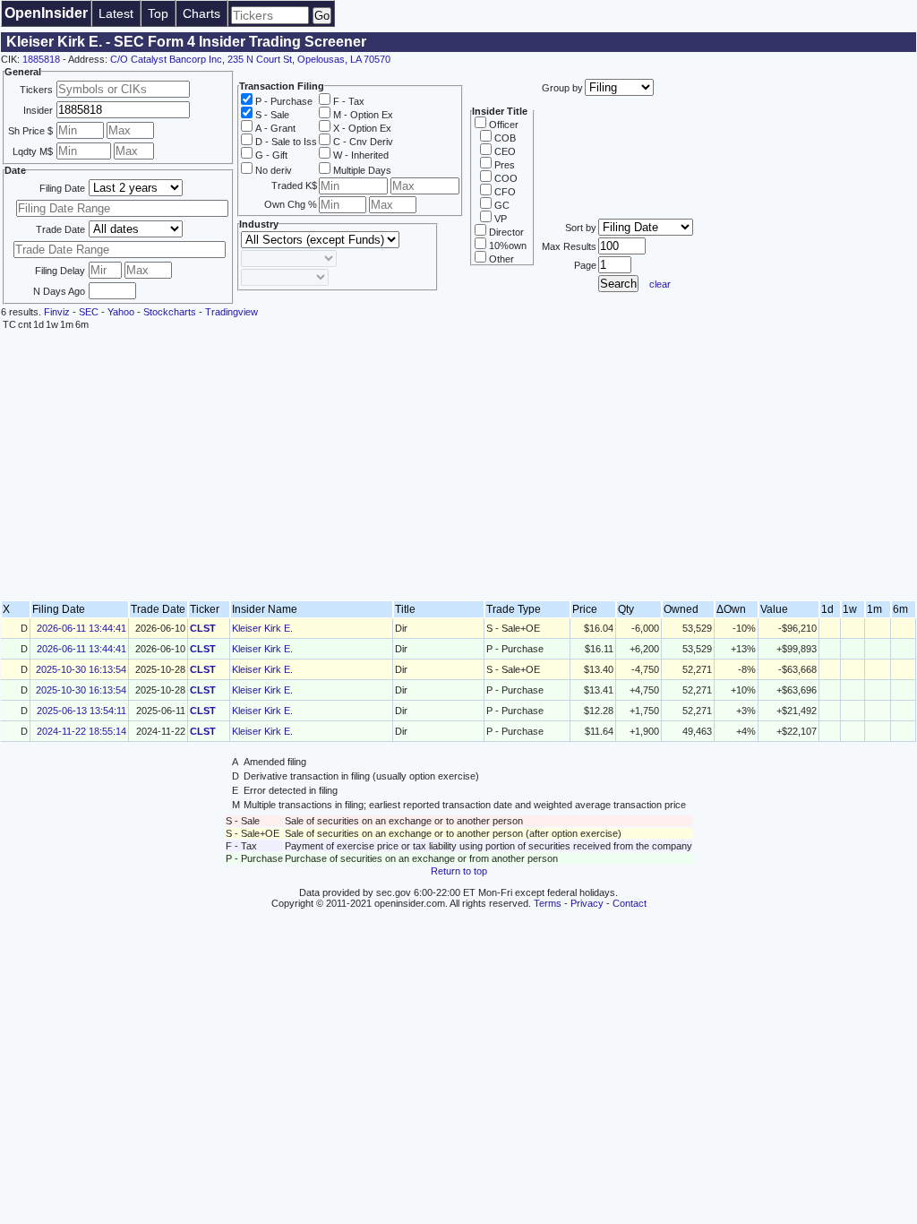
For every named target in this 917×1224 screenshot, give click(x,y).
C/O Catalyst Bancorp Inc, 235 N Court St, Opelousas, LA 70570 (250, 59)
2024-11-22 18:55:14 (81, 731)
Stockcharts (169, 311)
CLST (203, 628)
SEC (89, 311)
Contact (630, 903)
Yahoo (120, 311)
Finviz (57, 311)
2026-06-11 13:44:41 (81, 628)
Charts (201, 13)
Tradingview (231, 311)
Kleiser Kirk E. (262, 628)
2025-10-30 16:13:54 (81, 669)
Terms (547, 903)
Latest (116, 13)
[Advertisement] (458, 465)
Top (158, 13)
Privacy (587, 903)
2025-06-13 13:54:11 (81, 710)
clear (660, 284)
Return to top (459, 871)
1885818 (41, 59)
